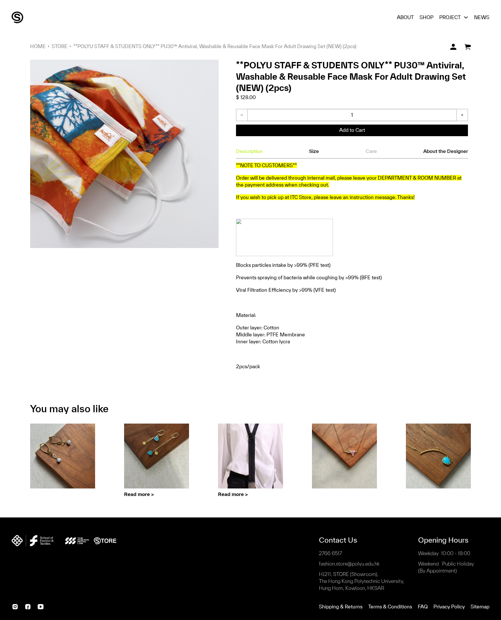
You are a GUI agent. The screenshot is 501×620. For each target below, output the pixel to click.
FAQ (423, 606)
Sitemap (480, 606)
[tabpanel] (352, 266)
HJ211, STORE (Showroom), (361, 581)
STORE (60, 46)
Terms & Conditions (390, 606)
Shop (426, 17)
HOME (38, 46)
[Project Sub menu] (466, 17)
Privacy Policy (449, 606)
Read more (137, 494)
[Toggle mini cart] (467, 47)
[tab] (249, 151)
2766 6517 (330, 553)
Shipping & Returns (340, 606)
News (481, 17)
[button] (210, 67)
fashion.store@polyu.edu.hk (349, 563)
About (405, 17)
